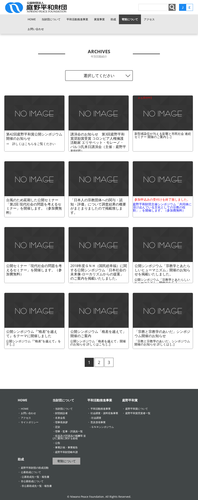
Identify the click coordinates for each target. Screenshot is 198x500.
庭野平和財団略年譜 (66, 452)
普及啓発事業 (98, 422)
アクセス (149, 19)
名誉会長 (60, 418)
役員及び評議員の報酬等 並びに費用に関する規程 (69, 437)
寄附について (130, 19)
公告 (57, 443)
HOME (32, 19)
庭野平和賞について (136, 408)
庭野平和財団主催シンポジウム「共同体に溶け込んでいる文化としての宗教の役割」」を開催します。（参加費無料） (162, 204)
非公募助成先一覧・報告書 (37, 486)
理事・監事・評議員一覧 (69, 431)
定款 (57, 427)
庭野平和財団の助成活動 (35, 467)
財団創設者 (61, 413)
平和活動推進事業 (77, 19)
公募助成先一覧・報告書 (35, 477)
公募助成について (31, 472)
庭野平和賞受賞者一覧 (137, 413)
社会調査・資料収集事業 (104, 413)
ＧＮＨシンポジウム (102, 427)
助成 (113, 19)
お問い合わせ (36, 29)
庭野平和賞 (130, 400)
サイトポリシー (29, 422)
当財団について (51, 19)
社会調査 (96, 418)
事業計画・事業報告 (66, 447)
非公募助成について (32, 481)
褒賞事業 (99, 19)
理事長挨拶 (61, 422)
